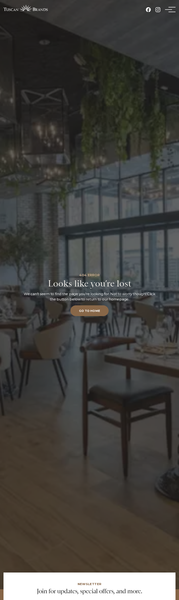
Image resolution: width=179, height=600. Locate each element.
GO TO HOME (89, 311)
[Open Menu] (168, 9)
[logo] (25, 8)
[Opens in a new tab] (148, 9)
